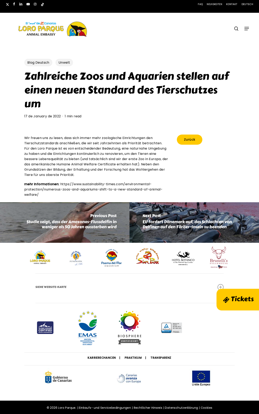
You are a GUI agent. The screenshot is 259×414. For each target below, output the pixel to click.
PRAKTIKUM (133, 358)
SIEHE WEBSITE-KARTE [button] (50, 287)
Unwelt (64, 62)
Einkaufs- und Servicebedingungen (105, 408)
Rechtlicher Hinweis (148, 408)
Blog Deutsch (38, 62)
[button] (246, 29)
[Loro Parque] (129, 329)
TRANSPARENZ (161, 358)
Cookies (206, 408)
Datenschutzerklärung (181, 408)
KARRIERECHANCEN (102, 358)
